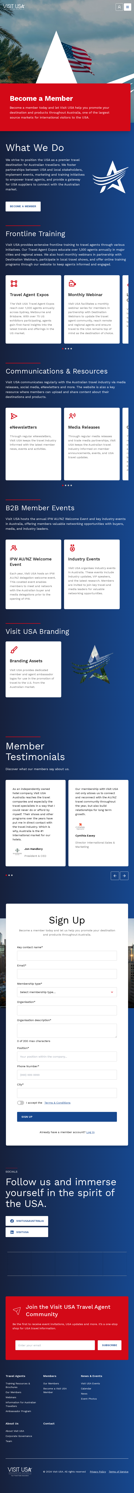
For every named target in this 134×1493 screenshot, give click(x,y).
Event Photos (89, 1398)
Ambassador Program (18, 1411)
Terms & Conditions (57, 1102)
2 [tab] (65, 348)
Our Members (13, 1392)
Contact (49, 1423)
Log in (90, 1132)
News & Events (91, 1376)
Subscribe (109, 1345)
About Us (12, 1423)
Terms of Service (118, 1471)
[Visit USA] (14, 7)
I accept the (48, 1102)
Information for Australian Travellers (21, 1404)
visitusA (22, 1232)
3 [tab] (68, 348)
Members (49, 1376)
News (84, 1393)
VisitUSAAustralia (30, 1221)
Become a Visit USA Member (54, 1390)
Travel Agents (15, 1376)
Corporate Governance (19, 1436)
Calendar (86, 1388)
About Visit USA (15, 1431)
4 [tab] (71, 348)
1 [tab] (63, 348)
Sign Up (26, 1116)
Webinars (11, 1397)
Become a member (23, 206)
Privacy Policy (98, 1471)
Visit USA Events (90, 1383)
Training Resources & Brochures (18, 1385)
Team (9, 1441)
